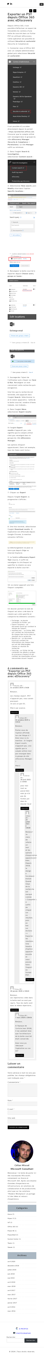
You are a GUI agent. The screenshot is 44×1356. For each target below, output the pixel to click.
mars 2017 (12, 1294)
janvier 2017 (12, 1303)
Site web (11, 1118)
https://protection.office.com (21, 132)
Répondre (14, 712)
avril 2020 (11, 1261)
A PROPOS (23, 1329)
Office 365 (12, 1226)
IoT (9, 1222)
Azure (10, 1214)
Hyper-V (11, 1218)
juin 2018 (11, 1274)
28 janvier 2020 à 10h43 (19, 991)
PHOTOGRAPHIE (23, 1333)
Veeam (10, 1247)
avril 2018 (11, 1282)
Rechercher (11, 1337)
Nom (10, 1100)
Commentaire (14, 1082)
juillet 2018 (12, 1270)
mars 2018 (12, 1286)
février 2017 (12, 1298)
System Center (13, 1239)
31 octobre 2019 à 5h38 (19, 687)
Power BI (11, 1231)
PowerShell (12, 1235)
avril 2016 (11, 1307)
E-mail (11, 1109)
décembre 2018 (13, 1265)
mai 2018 (11, 1278)
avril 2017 (11, 1290)
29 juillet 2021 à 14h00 (28, 824)
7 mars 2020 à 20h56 (23, 1017)
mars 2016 (12, 1311)
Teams (10, 1243)
